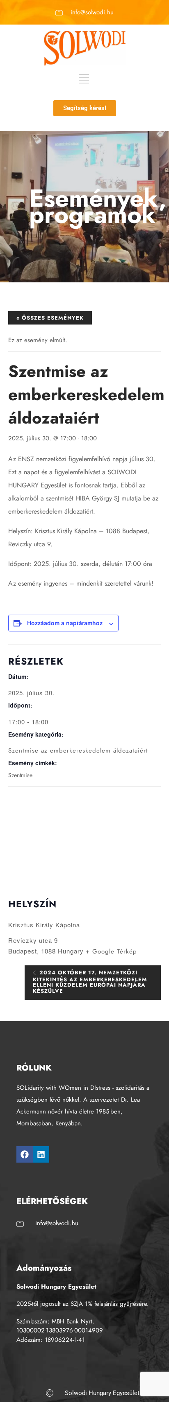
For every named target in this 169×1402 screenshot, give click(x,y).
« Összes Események (50, 318)
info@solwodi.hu (92, 12)
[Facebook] (24, 1154)
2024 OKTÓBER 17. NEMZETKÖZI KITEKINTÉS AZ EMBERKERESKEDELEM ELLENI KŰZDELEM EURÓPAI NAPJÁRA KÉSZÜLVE (90, 982)
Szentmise (20, 775)
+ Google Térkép (111, 951)
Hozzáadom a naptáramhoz (65, 623)
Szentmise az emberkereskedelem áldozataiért (78, 750)
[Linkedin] (41, 1154)
